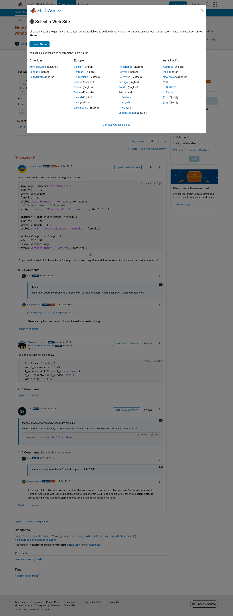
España (78, 82)
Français (126, 107)
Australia (168, 66)
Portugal (123, 82)
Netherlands (125, 66)
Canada (33, 71)
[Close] (202, 10)
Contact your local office (116, 124)
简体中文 (171, 87)
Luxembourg (81, 107)
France (78, 92)
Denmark (79, 71)
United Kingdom (128, 112)
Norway (123, 71)
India (166, 71)
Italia (77, 102)
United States (37, 77)
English (126, 102)
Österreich (124, 77)
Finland (78, 87)
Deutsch (126, 97)
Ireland (78, 97)
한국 (165, 102)
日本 (165, 97)
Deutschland (81, 77)
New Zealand (170, 77)
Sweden (123, 87)
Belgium (78, 66)
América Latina (38, 66)
